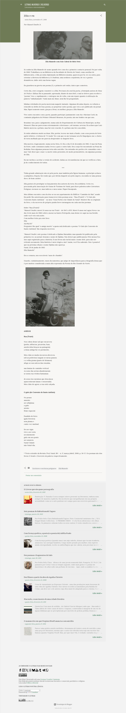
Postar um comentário (33, 475)
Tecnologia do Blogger (64, 704)
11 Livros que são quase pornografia (39, 489)
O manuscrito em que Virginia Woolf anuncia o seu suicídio (49, 621)
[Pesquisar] (105, 5)
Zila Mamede (63, 468)
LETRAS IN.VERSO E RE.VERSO (37, 4)
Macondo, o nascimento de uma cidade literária (44, 599)
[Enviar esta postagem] (29, 468)
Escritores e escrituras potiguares (44, 468)
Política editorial (32, 683)
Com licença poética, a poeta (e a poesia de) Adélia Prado (47, 533)
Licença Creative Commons (50, 679)
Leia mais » (97, 505)
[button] (101, 15)
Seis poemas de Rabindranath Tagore (39, 511)
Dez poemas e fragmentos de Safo (38, 555)
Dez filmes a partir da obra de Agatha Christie (43, 577)
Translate (34, 692)
